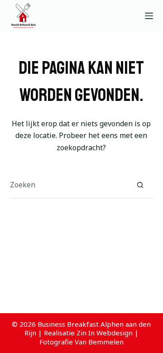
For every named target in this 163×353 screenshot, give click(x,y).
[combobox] (68, 184)
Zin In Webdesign (105, 332)
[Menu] (149, 16)
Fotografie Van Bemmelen (81, 341)
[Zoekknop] (140, 185)
